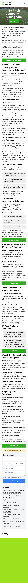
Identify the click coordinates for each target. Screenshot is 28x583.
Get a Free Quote (14, 240)
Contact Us (14, 351)
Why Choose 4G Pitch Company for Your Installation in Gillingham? (13, 491)
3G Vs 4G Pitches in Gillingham (12, 519)
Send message (14, 481)
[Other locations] (20, 3)
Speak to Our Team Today (14, 60)
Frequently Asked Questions (11, 526)
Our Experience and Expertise (12, 495)
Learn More (14, 283)
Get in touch (14, 21)
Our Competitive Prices (10, 502)
